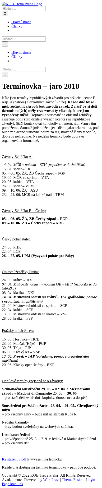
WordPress (51, 480)
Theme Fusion (72, 480)
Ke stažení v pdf (14, 459)
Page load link (12, 484)
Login (90, 480)
